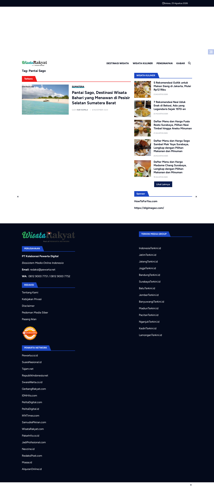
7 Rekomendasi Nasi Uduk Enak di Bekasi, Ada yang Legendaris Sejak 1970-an (170, 105)
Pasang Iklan (29, 319)
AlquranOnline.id (32, 469)
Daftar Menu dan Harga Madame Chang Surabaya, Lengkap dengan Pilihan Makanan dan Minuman (170, 167)
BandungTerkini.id (149, 274)
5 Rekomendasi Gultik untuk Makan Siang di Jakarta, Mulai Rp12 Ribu (172, 86)
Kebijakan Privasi (32, 299)
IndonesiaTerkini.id (150, 248)
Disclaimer (28, 305)
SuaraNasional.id (31, 362)
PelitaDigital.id (30, 408)
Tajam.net (27, 368)
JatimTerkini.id (147, 254)
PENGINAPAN (164, 63)
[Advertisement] (107, 32)
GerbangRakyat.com (34, 388)
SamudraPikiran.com (34, 422)
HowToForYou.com (145, 201)
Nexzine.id (28, 449)
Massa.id (27, 462)
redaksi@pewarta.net (42, 269)
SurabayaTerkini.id (149, 281)
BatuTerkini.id (147, 288)
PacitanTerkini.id (148, 315)
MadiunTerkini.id (148, 308)
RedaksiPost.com (32, 455)
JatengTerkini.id (148, 261)
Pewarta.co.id (30, 355)
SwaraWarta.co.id (32, 382)
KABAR (180, 63)
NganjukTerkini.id (149, 321)
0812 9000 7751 (38, 276)
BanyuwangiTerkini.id (151, 301)
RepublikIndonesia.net (35, 375)
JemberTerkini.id (148, 295)
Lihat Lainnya (163, 184)
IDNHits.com (29, 395)
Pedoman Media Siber (35, 312)
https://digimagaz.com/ (149, 207)
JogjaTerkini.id (147, 268)
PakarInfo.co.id (30, 435)
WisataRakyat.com (33, 429)
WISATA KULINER (143, 63)
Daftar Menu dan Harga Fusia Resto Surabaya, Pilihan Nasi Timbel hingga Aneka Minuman (173, 125)
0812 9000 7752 (60, 276)
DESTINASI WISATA (117, 63)
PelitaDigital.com (32, 402)
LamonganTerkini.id (150, 335)
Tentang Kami (30, 292)
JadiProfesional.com (34, 442)
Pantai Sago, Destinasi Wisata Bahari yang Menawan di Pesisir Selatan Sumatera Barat (101, 97)
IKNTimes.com (30, 415)
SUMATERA (78, 86)
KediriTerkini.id (147, 328)
